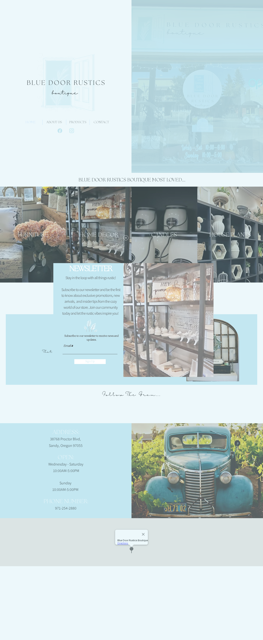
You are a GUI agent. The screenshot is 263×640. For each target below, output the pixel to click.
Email (67, 346)
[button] (125, 238)
